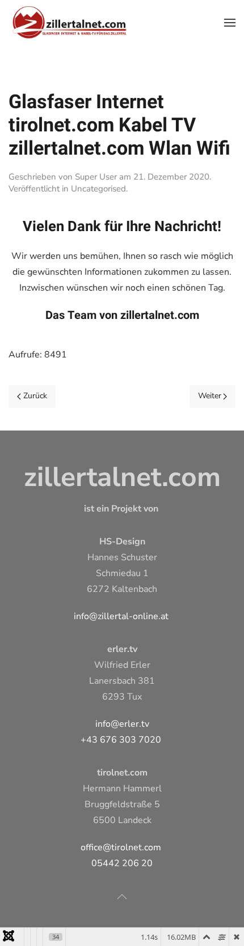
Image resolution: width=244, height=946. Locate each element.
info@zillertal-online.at (121, 616)
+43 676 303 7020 (121, 740)
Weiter (209, 395)
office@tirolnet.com (121, 847)
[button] (229, 22)
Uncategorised (98, 188)
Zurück (35, 395)
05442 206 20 (122, 863)
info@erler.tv (122, 724)
